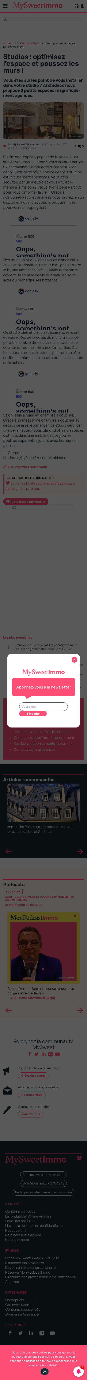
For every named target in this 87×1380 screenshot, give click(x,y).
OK (45, 1371)
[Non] (82, 1362)
